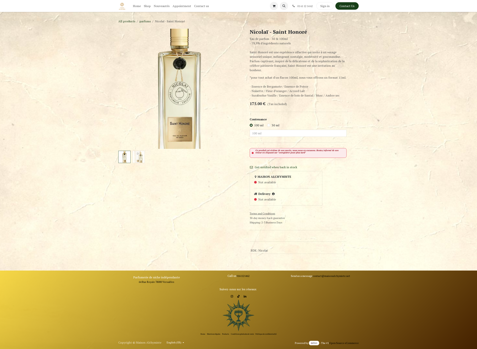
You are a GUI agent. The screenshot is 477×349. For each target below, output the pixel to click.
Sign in (325, 6)
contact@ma (320, 276)
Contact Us (346, 6)
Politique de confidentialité (266, 334)
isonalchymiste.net (339, 276)
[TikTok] (238, 296)
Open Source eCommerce (344, 343)
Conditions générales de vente (242, 334)
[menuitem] (136, 6)
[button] (284, 6)
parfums (145, 21)
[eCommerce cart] (274, 6)
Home (202, 334)
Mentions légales (213, 334)
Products (225, 334)
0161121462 (242, 276)
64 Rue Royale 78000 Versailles (156, 282)
